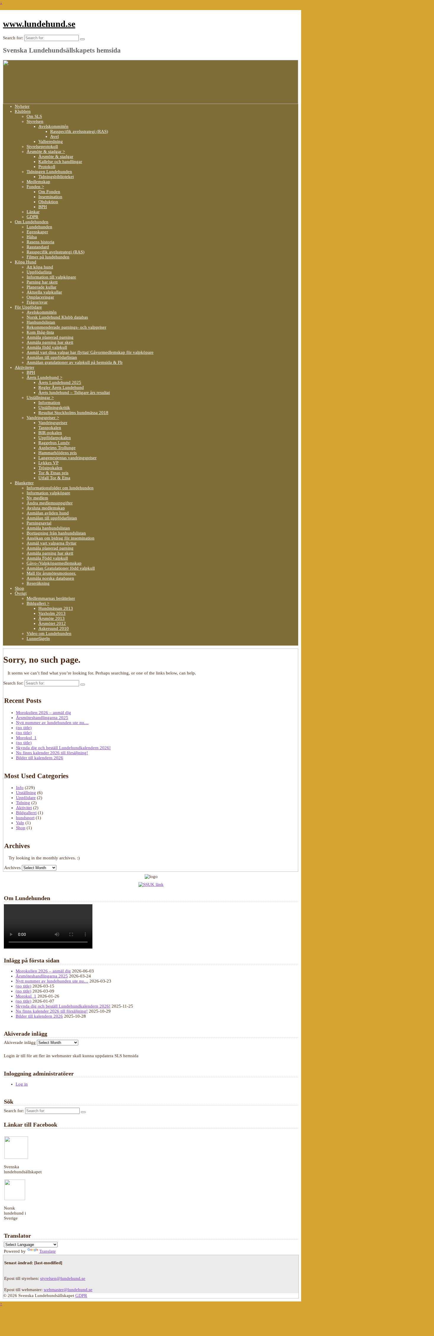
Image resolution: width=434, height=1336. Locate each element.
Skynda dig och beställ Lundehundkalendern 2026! (63, 747)
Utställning (26, 792)
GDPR (32, 216)
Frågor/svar (37, 302)
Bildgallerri (26, 812)
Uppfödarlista (39, 272)
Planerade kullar (41, 287)
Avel (54, 136)
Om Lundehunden (31, 221)
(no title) (24, 727)
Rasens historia (40, 241)
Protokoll (46, 166)
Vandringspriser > (43, 417)
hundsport (25, 817)
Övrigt (21, 593)
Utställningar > (40, 397)
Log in (22, 1084)
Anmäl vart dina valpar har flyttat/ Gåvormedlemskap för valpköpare (90, 352)
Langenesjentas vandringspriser (67, 457)
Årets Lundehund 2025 (59, 382)
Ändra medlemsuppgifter (50, 503)
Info (20, 787)
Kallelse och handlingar (60, 161)
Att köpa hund (40, 267)
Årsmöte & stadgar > (46, 151)
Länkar (33, 211)
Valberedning (50, 141)
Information (49, 402)
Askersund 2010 (53, 628)
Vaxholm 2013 (52, 613)
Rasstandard (38, 247)
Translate (47, 1251)
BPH (42, 206)
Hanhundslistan (41, 322)
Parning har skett (42, 282)
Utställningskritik (54, 407)
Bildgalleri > (38, 603)
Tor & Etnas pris (53, 472)
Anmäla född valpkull (47, 347)
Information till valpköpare (51, 277)
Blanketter (24, 482)
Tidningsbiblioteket (56, 176)
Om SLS (34, 116)
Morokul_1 (26, 737)
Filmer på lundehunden (48, 257)
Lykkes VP (48, 462)
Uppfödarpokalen (54, 437)
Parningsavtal (39, 523)
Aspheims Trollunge (57, 447)
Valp (20, 822)
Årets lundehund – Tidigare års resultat (74, 392)
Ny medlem (37, 498)
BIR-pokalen (50, 432)
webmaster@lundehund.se (68, 1289)
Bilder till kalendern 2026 (39, 757)
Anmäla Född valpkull (47, 558)
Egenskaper (37, 231)
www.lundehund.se (39, 24)
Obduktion (48, 201)
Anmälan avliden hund (48, 513)
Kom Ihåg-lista (40, 332)
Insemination (50, 196)
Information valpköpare (48, 493)
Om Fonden (49, 191)
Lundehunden (39, 226)
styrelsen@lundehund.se (62, 1278)
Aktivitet (24, 807)
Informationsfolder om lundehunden (60, 487)
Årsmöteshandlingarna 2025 (42, 717)
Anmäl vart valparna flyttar (51, 543)
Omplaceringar (40, 297)
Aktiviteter (24, 367)
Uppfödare (26, 797)
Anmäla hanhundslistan (48, 528)
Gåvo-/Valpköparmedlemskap (54, 563)
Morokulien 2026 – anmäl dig (43, 712)
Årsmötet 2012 (52, 623)
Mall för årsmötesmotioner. (51, 573)
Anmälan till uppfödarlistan (52, 357)
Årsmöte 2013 (51, 618)
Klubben (23, 111)
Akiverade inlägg (20, 1042)
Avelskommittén (53, 126)
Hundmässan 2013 (55, 608)
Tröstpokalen (50, 467)
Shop (19, 588)
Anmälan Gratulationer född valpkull (61, 568)
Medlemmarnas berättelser (51, 598)
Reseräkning (38, 583)
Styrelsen (35, 121)
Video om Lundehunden (49, 633)
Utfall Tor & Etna (54, 477)
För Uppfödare (28, 307)
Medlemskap (38, 181)
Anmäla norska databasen (50, 578)
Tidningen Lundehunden (49, 171)
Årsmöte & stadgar (55, 156)
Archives (12, 867)
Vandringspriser (52, 422)
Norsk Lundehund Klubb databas (57, 317)
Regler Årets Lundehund (61, 387)
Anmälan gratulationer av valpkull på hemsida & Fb (75, 362)
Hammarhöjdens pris (57, 452)
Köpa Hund (25, 262)
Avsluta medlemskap (46, 508)
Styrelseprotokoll (42, 146)
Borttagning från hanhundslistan (56, 533)
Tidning (23, 802)
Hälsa (32, 236)
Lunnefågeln (38, 638)
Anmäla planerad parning (50, 337)
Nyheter (22, 106)
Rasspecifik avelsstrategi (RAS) (79, 131)
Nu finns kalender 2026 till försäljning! (52, 752)
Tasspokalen (49, 427)
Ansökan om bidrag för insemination (60, 538)
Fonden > (35, 186)
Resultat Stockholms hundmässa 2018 (73, 412)
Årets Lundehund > (44, 377)
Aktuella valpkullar (44, 292)
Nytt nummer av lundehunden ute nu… (52, 722)
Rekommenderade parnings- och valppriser (66, 327)
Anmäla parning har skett (50, 342)
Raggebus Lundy (54, 442)
